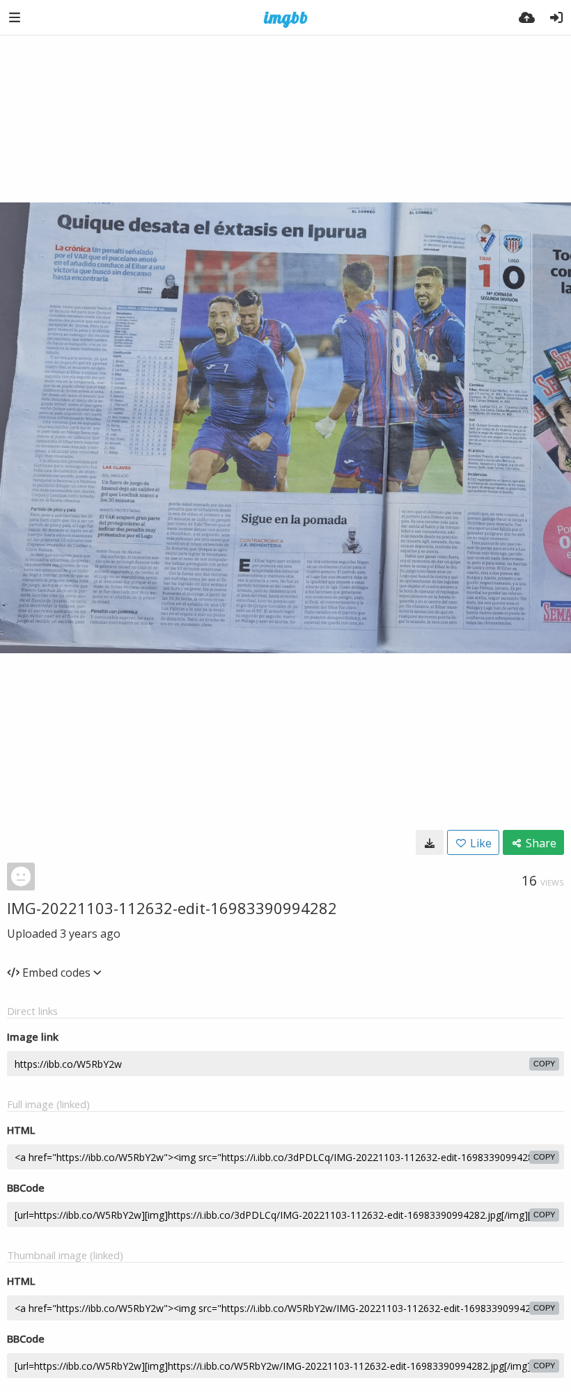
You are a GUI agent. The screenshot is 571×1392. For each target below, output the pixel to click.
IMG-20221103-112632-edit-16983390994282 (172, 907)
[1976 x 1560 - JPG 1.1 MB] (430, 842)
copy (544, 1063)
